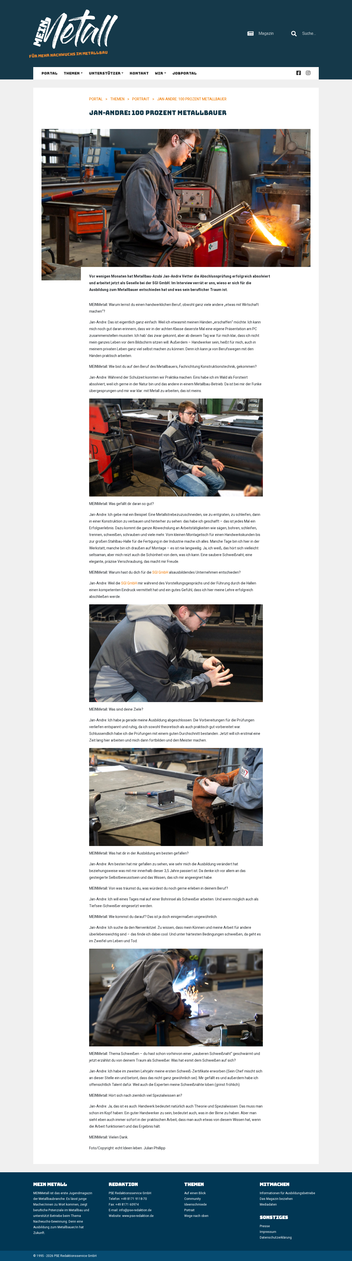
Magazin (266, 33)
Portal (49, 73)
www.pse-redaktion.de (138, 1216)
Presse (265, 1226)
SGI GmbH (160, 572)
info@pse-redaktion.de (135, 1210)
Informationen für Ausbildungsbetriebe (287, 1193)
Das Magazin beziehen (276, 1199)
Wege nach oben (196, 1216)
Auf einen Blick (195, 1193)
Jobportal (184, 73)
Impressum (268, 1232)
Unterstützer (105, 73)
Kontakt (139, 73)
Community (192, 1199)
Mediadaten (268, 1204)
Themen (72, 73)
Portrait (140, 99)
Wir (159, 73)
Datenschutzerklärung (276, 1237)
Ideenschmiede (195, 1204)
